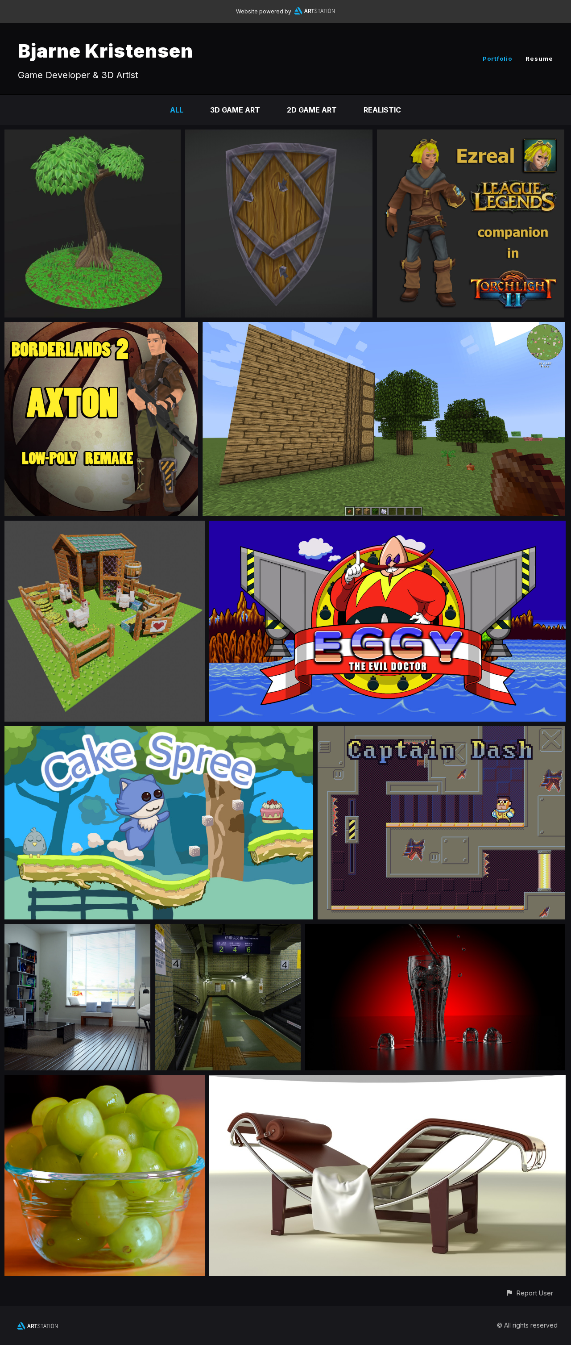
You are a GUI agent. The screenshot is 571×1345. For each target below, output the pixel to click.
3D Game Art (235, 109)
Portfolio (497, 58)
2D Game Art (312, 109)
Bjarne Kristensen (105, 50)
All (176, 109)
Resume (539, 58)
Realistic (382, 109)
